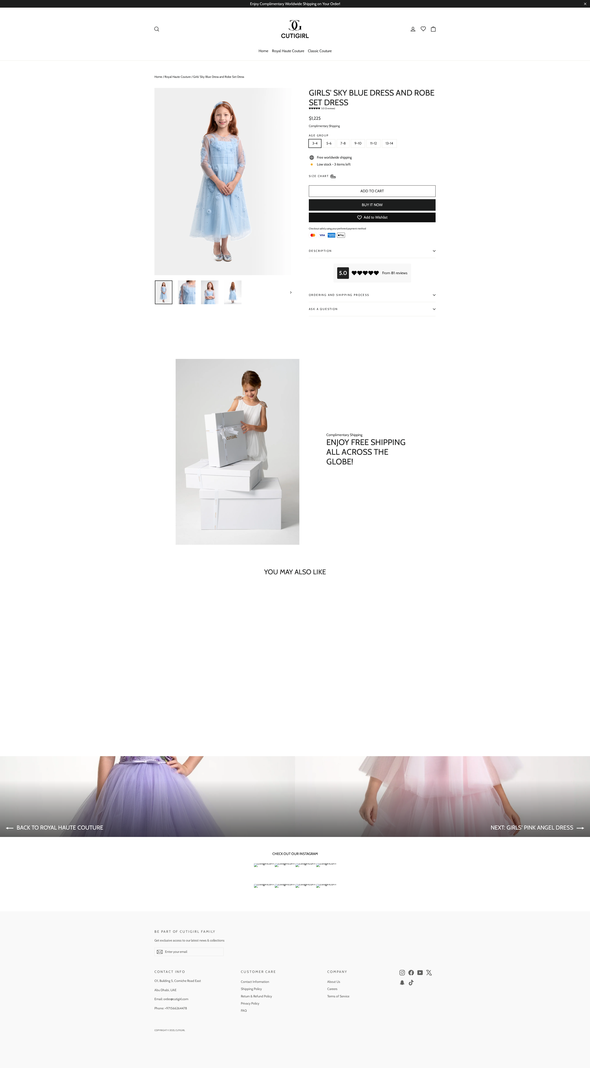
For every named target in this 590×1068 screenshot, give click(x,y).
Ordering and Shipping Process (339, 295)
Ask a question (323, 309)
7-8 (343, 143)
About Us (333, 982)
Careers (332, 989)
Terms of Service (338, 996)
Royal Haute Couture (288, 51)
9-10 (357, 143)
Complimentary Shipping (324, 126)
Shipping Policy (251, 989)
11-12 (373, 143)
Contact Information (255, 982)
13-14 (389, 143)
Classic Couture (320, 51)
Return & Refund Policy (256, 996)
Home (263, 51)
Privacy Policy (250, 1003)
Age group (319, 135)
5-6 (329, 143)
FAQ (244, 1010)
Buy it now (372, 205)
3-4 (315, 143)
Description (320, 251)
